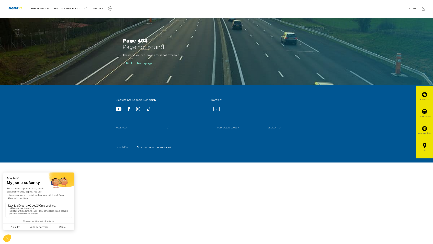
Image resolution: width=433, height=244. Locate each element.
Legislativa (274, 128)
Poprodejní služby (228, 128)
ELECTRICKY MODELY (65, 9)
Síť (86, 9)
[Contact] (216, 110)
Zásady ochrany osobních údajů (154, 147)
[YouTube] (118, 110)
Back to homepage (139, 63)
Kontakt (98, 9)
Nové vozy (122, 128)
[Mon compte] (423, 9)
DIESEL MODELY (38, 9)
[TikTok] (149, 110)
